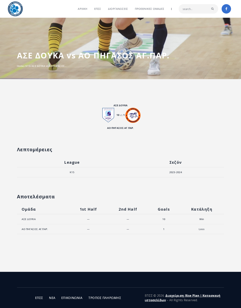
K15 (28, 66)
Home (20, 66)
